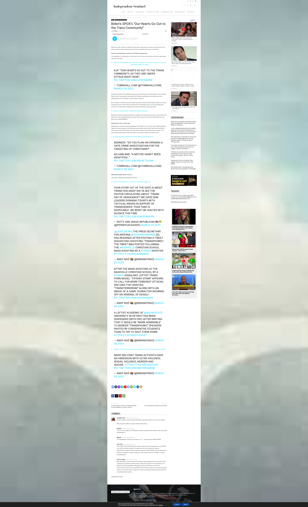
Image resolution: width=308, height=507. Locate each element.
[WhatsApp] (123, 395)
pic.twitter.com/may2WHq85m (134, 367)
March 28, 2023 (124, 169)
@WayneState (153, 312)
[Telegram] (128, 386)
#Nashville (127, 247)
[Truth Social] (119, 386)
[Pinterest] (190, 1)
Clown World (139, 12)
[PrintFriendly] (134, 386)
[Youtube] (195, 1)
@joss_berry (123, 231)
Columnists (190, 12)
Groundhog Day (180, 12)
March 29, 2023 (150, 225)
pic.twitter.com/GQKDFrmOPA (134, 216)
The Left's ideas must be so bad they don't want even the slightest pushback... (183, 293)
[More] (140, 386)
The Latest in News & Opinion (120, 19)
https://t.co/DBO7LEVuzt (130, 335)
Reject (185, 504)
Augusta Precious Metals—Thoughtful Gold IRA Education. (130, 111)
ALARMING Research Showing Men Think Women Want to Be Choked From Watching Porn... (182, 228)
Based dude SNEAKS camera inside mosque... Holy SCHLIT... (182, 250)
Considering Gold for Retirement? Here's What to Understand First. (133, 136)
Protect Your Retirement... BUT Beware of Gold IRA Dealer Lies (132, 182)
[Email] (131, 386)
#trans (146, 250)
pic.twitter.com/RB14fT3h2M (133, 160)
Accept (177, 504)
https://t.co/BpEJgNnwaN (131, 253)
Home (123, 12)
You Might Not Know (152, 12)
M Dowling (115, 31)
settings (161, 505)
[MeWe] (137, 386)
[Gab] (122, 386)
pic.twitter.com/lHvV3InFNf (133, 80)
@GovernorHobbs (143, 234)
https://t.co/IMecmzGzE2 (141, 364)
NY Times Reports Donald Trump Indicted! (156, 405)
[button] (195, 5)
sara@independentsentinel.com (148, 500)
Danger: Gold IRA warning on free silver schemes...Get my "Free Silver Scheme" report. (140, 349)
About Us (130, 12)
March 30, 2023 (124, 88)
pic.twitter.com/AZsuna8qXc (134, 297)
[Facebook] (187, 1)
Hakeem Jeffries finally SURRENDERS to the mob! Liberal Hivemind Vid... (183, 271)
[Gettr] (125, 386)
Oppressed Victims (167, 12)
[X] (193, 1)
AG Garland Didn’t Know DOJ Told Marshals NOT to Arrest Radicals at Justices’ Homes (124, 406)
